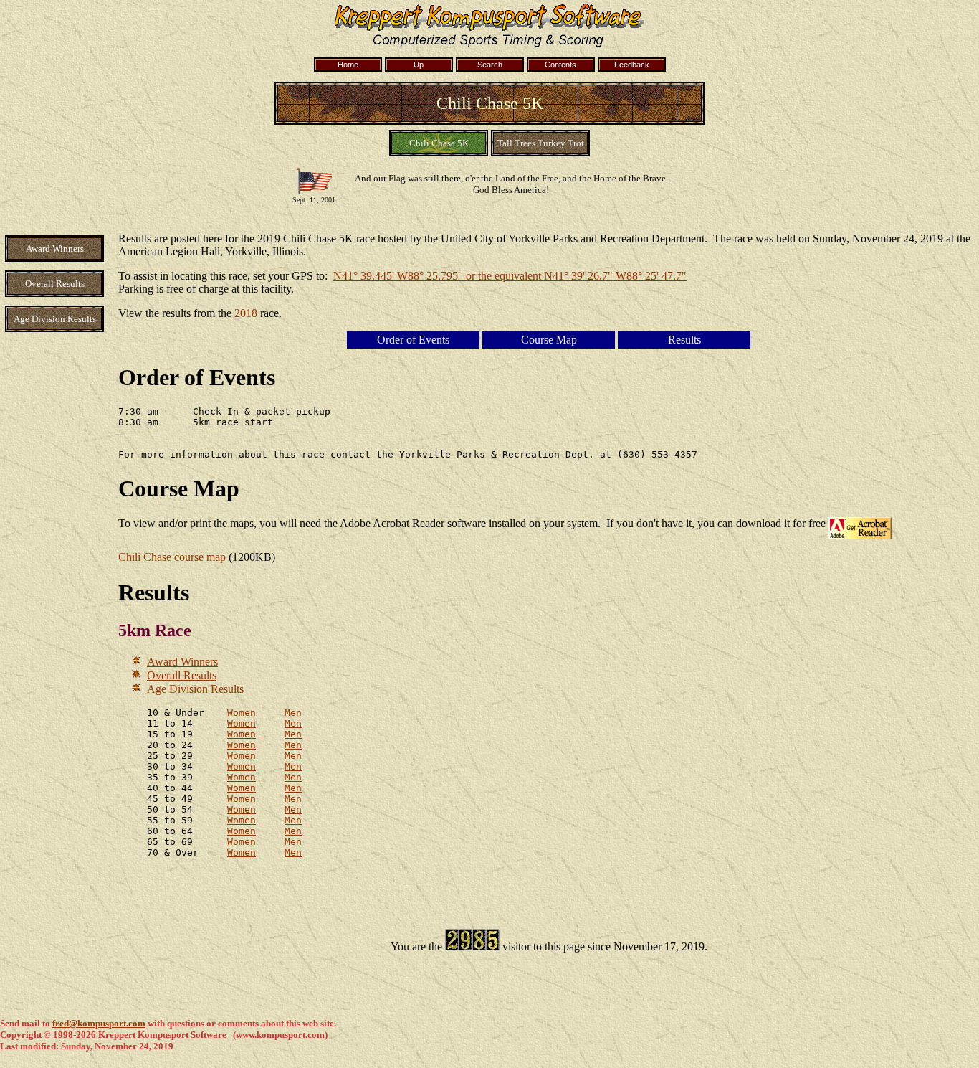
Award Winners (182, 662)
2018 (245, 313)
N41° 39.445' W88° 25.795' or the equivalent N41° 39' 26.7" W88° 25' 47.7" (510, 276)
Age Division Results (195, 689)
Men (293, 712)
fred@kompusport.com (98, 1023)
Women (241, 712)
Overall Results (181, 675)
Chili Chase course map (172, 557)
